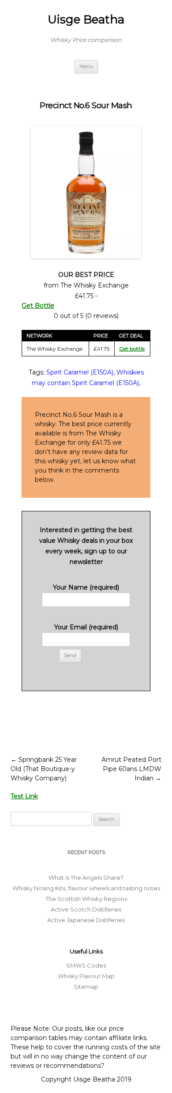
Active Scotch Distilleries (86, 909)
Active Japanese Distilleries (86, 919)
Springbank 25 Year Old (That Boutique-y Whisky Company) (44, 769)
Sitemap (86, 986)
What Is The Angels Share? (86, 877)
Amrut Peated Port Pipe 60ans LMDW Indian (131, 769)
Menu (86, 66)
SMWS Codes (86, 965)
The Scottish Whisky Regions (86, 898)
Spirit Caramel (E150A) (79, 372)
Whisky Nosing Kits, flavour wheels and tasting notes (86, 888)
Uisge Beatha (86, 19)
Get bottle (132, 348)
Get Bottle (38, 306)
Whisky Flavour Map (86, 976)
